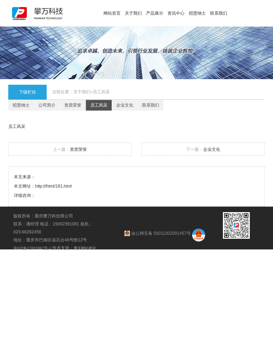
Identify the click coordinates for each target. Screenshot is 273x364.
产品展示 (154, 13)
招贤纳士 (197, 13)
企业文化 (124, 105)
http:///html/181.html (53, 186)
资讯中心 (175, 13)
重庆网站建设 (85, 248)
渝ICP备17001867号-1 (32, 248)
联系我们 (218, 13)
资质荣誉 (72, 105)
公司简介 (46, 105)
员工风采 (98, 105)
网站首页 (112, 13)
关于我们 (133, 13)
